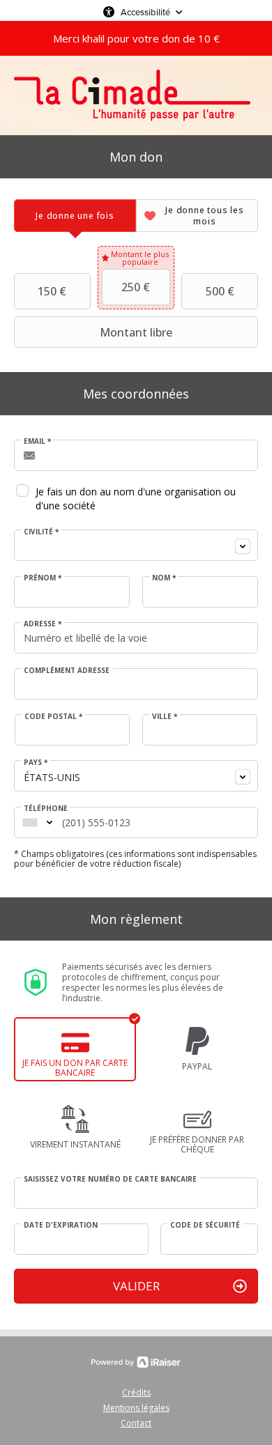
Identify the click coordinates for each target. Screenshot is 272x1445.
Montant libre (136, 332)
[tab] (75, 215)
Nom (164, 577)
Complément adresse (66, 670)
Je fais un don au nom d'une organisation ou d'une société (136, 498)
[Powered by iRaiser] (136, 1362)
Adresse (42, 623)
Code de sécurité (205, 1225)
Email (37, 441)
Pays (35, 762)
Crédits (136, 1392)
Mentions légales (136, 1408)
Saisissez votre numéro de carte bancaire (110, 1179)
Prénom (42, 577)
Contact (136, 1423)
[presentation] (75, 215)
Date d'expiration (61, 1225)
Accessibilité (145, 12)
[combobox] (136, 545)
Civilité (41, 531)
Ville (164, 716)
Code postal (53, 716)
